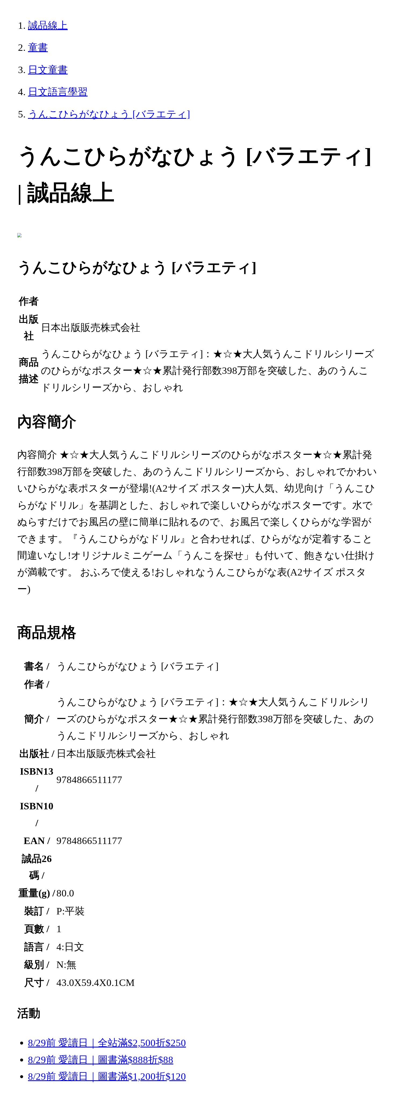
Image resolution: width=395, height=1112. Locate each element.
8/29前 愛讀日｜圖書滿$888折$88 (100, 1059)
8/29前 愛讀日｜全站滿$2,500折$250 (107, 1042)
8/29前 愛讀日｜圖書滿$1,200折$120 (107, 1076)
